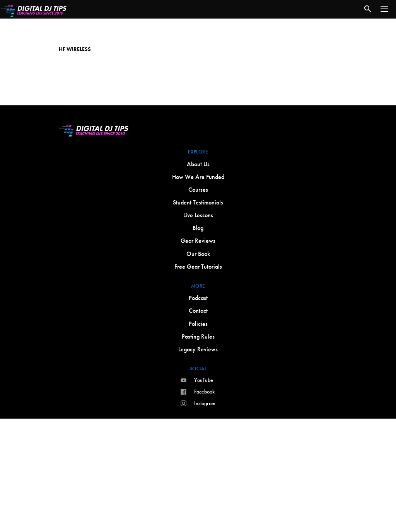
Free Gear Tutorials (198, 266)
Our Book (198, 254)
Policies (198, 324)
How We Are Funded (198, 177)
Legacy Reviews (198, 349)
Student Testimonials (198, 202)
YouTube (203, 379)
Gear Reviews (198, 241)
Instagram (204, 403)
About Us (198, 164)
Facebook (204, 391)
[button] (384, 9)
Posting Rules (198, 336)
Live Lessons (198, 215)
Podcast (198, 298)
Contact (198, 311)
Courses (198, 190)
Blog (198, 228)
